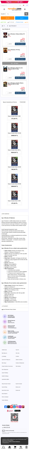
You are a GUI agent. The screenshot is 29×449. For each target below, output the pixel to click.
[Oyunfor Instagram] (17, 406)
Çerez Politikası (5, 372)
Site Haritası (18, 366)
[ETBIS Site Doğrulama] (14, 422)
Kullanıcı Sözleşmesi (20, 362)
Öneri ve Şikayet (5, 396)
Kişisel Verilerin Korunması (7, 366)
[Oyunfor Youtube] (11, 406)
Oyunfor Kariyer (19, 383)
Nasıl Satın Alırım (5, 390)
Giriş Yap (17, 353)
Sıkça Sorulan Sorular (6, 383)
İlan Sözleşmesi (5, 369)
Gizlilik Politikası (5, 376)
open (10, 271)
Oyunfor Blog (4, 387)
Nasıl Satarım (4, 393)
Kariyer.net (18, 390)
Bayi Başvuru (4, 353)
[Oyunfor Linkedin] (14, 406)
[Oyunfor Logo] (14, 9)
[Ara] (26, 14)
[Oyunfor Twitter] (8, 406)
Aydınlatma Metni (5, 379)
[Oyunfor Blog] (20, 5)
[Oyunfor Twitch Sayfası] (27, 5)
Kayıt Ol (17, 349)
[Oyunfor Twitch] (20, 406)
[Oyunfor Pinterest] (23, 406)
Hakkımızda (4, 349)
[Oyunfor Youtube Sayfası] (23, 5)
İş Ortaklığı (4, 356)
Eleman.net (18, 387)
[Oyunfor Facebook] (5, 406)
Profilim (17, 356)
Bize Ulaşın (4, 362)
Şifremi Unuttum (19, 359)
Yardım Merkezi (5, 400)
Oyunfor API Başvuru (6, 359)
